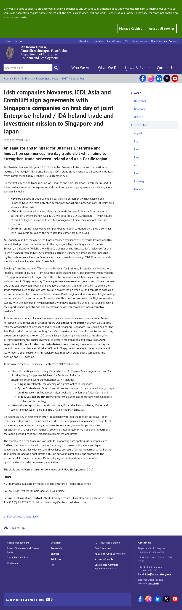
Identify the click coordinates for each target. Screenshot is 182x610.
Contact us (144, 542)
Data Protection (103, 548)
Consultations (114, 41)
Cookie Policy (133, 13)
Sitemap (55, 553)
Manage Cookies (130, 28)
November (140, 109)
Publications (84, 41)
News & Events (138, 67)
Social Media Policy (17, 557)
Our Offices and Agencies (164, 41)
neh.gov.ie (153, 583)
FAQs (126, 41)
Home (7, 78)
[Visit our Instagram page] (150, 78)
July (136, 141)
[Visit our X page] (166, 78)
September (77, 78)
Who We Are (81, 67)
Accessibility (57, 548)
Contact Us (166, 67)
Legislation (98, 41)
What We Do (108, 67)
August (138, 133)
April (136, 165)
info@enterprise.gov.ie (158, 574)
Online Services (140, 41)
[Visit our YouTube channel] (174, 78)
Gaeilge (19, 41)
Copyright (56, 542)
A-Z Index (56, 559)
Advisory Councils (104, 559)
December (140, 101)
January (138, 189)
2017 (64, 78)
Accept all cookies (162, 28)
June (136, 149)
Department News (47, 78)
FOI (53, 564)
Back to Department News (22, 516)
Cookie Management (18, 542)
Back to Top (17, 528)
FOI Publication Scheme (107, 542)
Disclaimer (12, 563)
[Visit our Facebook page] (142, 78)
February (139, 181)
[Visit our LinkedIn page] (158, 78)
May (136, 157)
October (139, 117)
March (137, 173)
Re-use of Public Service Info (110, 553)
